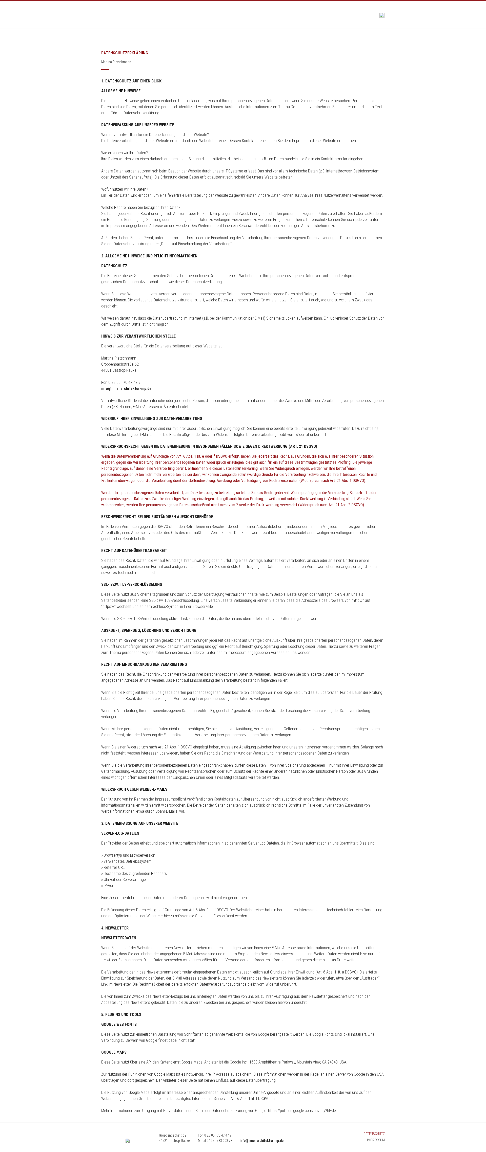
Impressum (376, 1140)
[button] (104, 15)
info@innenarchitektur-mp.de (126, 388)
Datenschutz (374, 1134)
